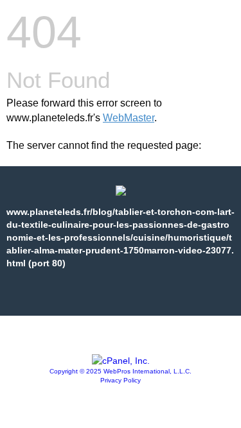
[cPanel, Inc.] (121, 360)
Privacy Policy (120, 380)
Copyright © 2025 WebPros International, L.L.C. (120, 371)
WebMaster (128, 117)
